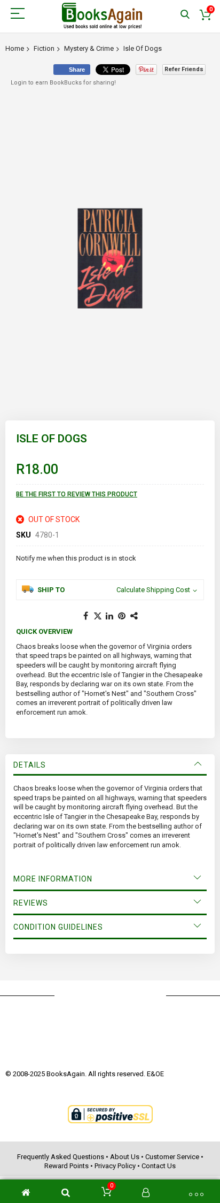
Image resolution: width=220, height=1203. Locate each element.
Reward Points (66, 1166)
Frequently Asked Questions (60, 1157)
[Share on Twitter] (97, 616)
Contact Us (159, 1166)
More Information (52, 879)
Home (14, 48)
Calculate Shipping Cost (153, 590)
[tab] (110, 765)
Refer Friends (183, 69)
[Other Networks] (134, 616)
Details (29, 765)
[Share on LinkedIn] (110, 616)
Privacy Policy (115, 1166)
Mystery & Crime (89, 48)
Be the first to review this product (76, 494)
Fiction (44, 48)
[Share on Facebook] (85, 616)
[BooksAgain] (102, 16)
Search (185, 14)
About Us (124, 1157)
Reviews (30, 903)
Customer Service (172, 1157)
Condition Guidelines (58, 927)
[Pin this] (122, 616)
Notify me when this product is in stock (76, 558)
